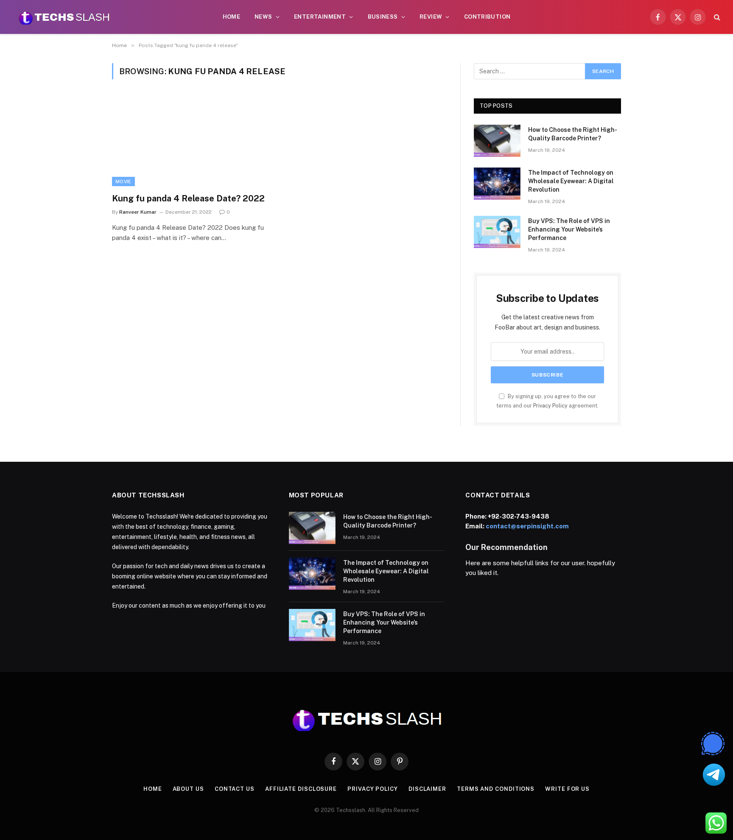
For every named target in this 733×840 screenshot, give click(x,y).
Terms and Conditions (495, 789)
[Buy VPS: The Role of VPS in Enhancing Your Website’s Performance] (497, 232)
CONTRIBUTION (487, 17)
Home (232, 17)
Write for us (567, 789)
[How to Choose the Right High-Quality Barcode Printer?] (497, 141)
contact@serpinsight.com (527, 526)
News (263, 17)
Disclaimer (427, 789)
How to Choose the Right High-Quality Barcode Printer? (572, 134)
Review (431, 17)
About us (188, 789)
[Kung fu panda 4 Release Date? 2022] (191, 141)
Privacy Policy (550, 405)
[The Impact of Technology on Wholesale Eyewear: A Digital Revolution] (497, 183)
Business (383, 17)
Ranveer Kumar (138, 212)
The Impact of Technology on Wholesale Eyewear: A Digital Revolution (571, 181)
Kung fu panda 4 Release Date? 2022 (188, 198)
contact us (235, 789)
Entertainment (320, 17)
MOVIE (123, 181)
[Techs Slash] (64, 17)
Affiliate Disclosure (301, 789)
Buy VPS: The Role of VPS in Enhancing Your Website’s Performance (569, 229)
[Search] (716, 17)
